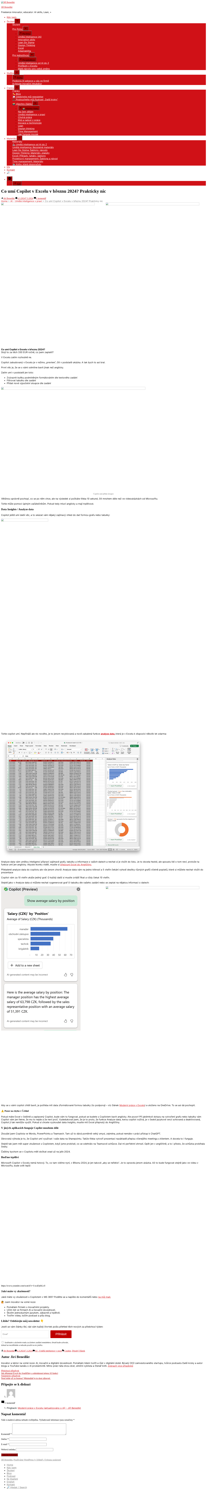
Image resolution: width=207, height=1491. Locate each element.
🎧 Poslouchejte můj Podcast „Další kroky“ (35, 99)
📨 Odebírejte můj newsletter (27, 96)
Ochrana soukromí (52, 1460)
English (10, 1481)
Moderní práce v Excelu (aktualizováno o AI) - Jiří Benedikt (49, 1408)
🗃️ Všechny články (22, 103)
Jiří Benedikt (6, 7)
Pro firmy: (17, 29)
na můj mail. (104, 1297)
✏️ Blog (16, 93)
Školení (11, 1470)
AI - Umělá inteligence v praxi (26, 201)
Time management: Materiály (27, 161)
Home (4, 201)
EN (8, 167)
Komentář (6, 1434)
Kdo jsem (11, 17)
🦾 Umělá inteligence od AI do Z (29, 144)
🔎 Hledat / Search (17, 1487)
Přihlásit (60, 1334)
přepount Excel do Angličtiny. (76, 864)
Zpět (19, 184)
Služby (10, 73)
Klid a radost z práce (29, 120)
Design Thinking (26, 45)
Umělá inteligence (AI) (30, 36)
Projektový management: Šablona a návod (35, 158)
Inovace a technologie (30, 122)
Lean (20, 125)
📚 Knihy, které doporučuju (26, 164)
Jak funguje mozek (28, 134)
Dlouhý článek (78, 1351)
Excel (21, 48)
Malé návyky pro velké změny (34, 68)
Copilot (67, 1351)
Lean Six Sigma (26, 42)
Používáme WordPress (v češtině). (29, 1460)
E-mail (5, 1444)
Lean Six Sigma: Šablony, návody (30, 150)
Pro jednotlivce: (20, 55)
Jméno (5, 1439)
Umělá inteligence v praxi (31, 114)
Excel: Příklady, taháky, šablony (29, 155)
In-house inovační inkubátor (27, 83)
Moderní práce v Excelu (132, 1105)
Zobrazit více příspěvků (120, 1365)
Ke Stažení (12, 1478)
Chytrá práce (25, 117)
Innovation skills (26, 39)
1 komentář (41, 198)
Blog (9, 1473)
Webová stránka (8, 1449)
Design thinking (26, 128)
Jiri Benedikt (9, 198)
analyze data (107, 733)
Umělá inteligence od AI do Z (33, 63)
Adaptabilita (24, 50)
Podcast (11, 1476)
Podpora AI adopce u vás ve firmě (30, 80)
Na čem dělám (25, 111)
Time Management (28, 131)
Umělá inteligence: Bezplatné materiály (33, 147)
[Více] (9, 178)
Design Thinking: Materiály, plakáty (31, 153)
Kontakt (11, 169)
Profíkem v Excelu (27, 65)
